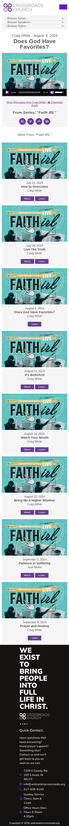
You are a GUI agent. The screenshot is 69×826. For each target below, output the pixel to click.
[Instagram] (23, 724)
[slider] (30, 92)
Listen (42, 198)
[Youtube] (25, 724)
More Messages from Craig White (26, 102)
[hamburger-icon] (63, 6)
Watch (27, 198)
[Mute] (52, 92)
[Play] (7, 92)
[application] (34, 92)
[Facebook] (20, 724)
